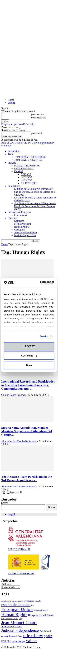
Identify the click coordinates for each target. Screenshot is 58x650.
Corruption (19, 229)
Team (10, 154)
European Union (17, 609)
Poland (47, 630)
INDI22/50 (26, 180)
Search (4, 502)
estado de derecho (15, 604)
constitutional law (7, 601)
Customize (27, 355)
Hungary (33, 615)
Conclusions (20, 215)
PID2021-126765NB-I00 (27, 165)
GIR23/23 (26, 174)
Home (11, 99)
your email (36, 133)
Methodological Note (25, 235)
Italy (20, 619)
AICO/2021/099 (29, 183)
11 (8, 492)
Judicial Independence (25, 232)
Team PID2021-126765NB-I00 (30, 156)
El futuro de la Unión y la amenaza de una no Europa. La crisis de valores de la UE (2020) (34, 191)
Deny (29, 365)
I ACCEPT (29, 346)
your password (38, 117)
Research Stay (15, 636)
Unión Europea (18, 641)
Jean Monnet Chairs (19, 622)
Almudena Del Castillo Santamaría (19, 441)
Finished (18, 171)
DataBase (13, 218)
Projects (12, 162)
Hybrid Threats (46, 615)
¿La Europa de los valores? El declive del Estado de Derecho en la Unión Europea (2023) (35, 206)
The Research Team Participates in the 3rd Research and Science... (26, 478)
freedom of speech (41, 610)
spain (48, 636)
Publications (14, 186)
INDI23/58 (26, 177)
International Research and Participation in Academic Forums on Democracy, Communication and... (28, 385)
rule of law (33, 635)
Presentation (14, 151)
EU (32, 605)
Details (44, 336)
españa (38, 601)
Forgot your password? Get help (17, 124)
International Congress (19, 212)
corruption (19, 601)
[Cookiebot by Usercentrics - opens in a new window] (41, 283)
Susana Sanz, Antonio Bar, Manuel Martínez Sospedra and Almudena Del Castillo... (26, 431)
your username (38, 114)
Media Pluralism (22, 223)
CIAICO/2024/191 (24, 168)
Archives (5, 584)
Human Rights (21, 226)
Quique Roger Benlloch (13, 395)
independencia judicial (9, 619)
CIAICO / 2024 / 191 (19, 549)
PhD (41, 631)
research (4, 636)
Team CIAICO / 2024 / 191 (28, 159)
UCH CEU (6, 641)
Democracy (29, 601)
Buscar (51, 507)
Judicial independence (20, 630)
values (31, 640)
